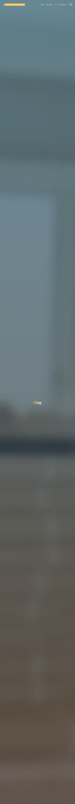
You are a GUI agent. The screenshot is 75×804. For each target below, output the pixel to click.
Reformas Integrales (14, 4)
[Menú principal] (70, 5)
